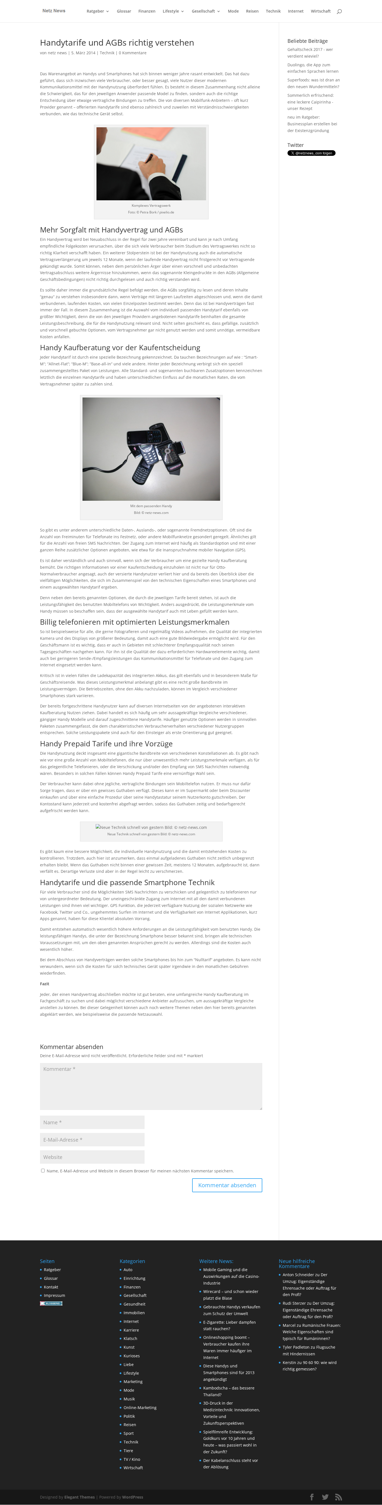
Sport (129, 1433)
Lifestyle (171, 11)
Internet (296, 11)
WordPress (132, 1497)
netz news (57, 52)
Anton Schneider (298, 1274)
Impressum (54, 1295)
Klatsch (130, 1338)
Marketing (133, 1381)
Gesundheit (134, 1304)
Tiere (128, 1450)
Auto (128, 1269)
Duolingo (295, 64)
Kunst (129, 1347)
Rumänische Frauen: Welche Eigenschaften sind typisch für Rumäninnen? (312, 1332)
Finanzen (146, 11)
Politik (129, 1416)
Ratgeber (95, 11)
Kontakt (51, 1287)
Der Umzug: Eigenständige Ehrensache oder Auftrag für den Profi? (309, 1310)
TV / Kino (132, 1459)
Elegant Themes (79, 1497)
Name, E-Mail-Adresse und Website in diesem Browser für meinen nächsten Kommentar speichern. (140, 1171)
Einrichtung (134, 1278)
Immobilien (134, 1312)
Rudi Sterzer (294, 1303)
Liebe (129, 1364)
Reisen (252, 11)
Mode (233, 11)
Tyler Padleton (296, 1347)
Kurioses (132, 1355)
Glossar (124, 11)
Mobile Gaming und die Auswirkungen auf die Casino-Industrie (231, 1276)
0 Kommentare (133, 52)
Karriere (131, 1330)
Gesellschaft (203, 11)
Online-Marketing (140, 1407)
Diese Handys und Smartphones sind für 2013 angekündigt (228, 1372)
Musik (129, 1398)
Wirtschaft (321, 11)
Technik (273, 11)
